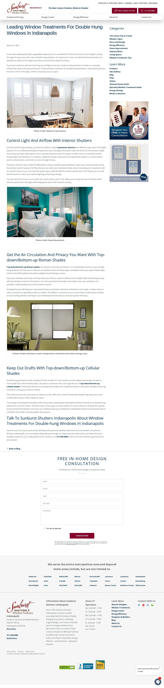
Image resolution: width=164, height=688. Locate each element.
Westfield (63, 585)
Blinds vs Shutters (118, 93)
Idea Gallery (115, 71)
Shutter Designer (119, 604)
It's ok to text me (54, 528)
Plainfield (47, 576)
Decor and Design (117, 42)
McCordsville (95, 576)
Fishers (77, 581)
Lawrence (109, 576)
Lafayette (124, 576)
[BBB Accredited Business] (85, 666)
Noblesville (63, 576)
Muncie (77, 576)
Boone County (110, 585)
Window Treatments (121, 607)
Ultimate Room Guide (119, 84)
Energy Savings (116, 90)
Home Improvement (119, 48)
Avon (46, 585)
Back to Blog (14, 448)
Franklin (62, 581)
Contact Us (116, 626)
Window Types (116, 39)
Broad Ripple (34, 585)
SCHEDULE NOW (82, 536)
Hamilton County (127, 585)
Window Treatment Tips (120, 57)
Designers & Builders (121, 617)
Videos (112, 81)
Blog (112, 75)
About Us (116, 623)
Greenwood (33, 581)
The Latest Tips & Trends (121, 36)
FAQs (112, 78)
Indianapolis (140, 576)
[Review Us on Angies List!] (67, 667)
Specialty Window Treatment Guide (126, 87)
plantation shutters (66, 147)
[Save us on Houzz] (152, 605)
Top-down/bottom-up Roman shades (23, 267)
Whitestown (140, 585)
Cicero (107, 581)
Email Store (12, 638)
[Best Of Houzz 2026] (100, 664)
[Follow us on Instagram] (148, 605)
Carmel (123, 581)
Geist (46, 581)
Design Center (118, 611)
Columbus (94, 581)
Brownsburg (140, 581)
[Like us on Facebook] (139, 605)
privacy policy (71, 544)
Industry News (116, 51)
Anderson (32, 576)
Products (113, 68)
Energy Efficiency (117, 45)
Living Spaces (116, 54)
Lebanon (93, 585)
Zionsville (78, 585)
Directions (11, 629)
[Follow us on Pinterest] (143, 605)
